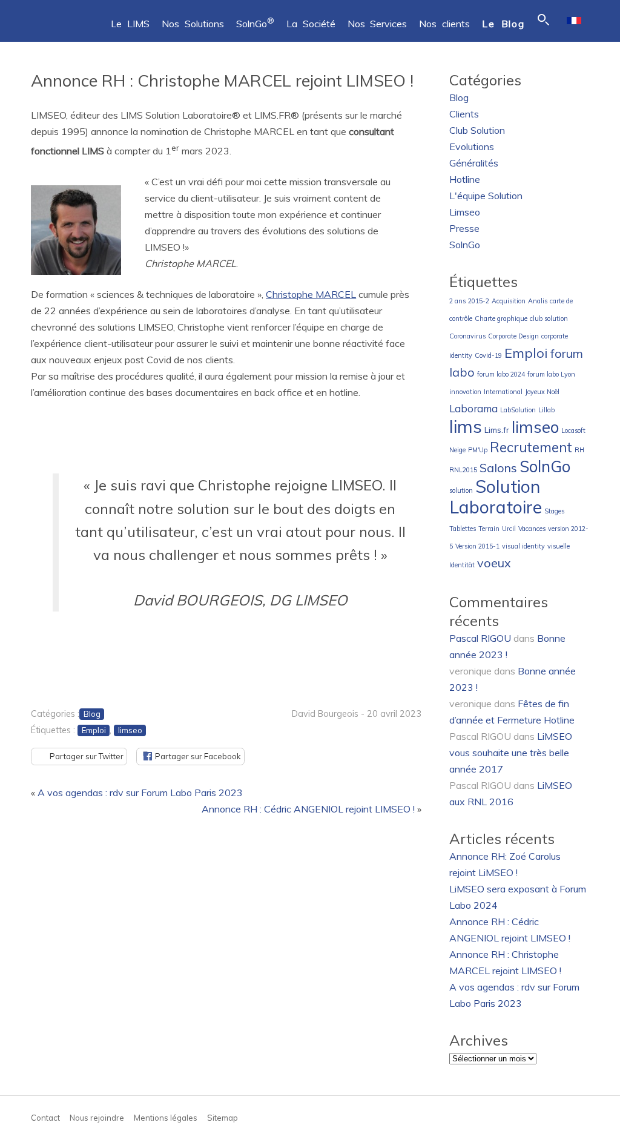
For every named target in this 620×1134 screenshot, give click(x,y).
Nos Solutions (193, 24)
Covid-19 (488, 355)
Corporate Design (513, 336)
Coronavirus (467, 336)
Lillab (546, 410)
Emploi (94, 730)
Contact (45, 1117)
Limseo (464, 212)
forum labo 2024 (501, 374)
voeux (494, 562)
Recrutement (531, 447)
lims (465, 426)
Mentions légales (165, 1117)
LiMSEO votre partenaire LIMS (61, 18)
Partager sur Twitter (87, 756)
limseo (130, 730)
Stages (554, 511)
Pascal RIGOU (480, 638)
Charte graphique (501, 318)
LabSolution (518, 410)
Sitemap (222, 1117)
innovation (465, 391)
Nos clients (444, 24)
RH (579, 450)
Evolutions (471, 146)
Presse (464, 228)
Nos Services (377, 24)
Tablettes (462, 528)
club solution (549, 318)
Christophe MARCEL (311, 294)
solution (461, 490)
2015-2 (478, 301)
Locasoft (573, 430)
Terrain (489, 528)
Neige (457, 450)
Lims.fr (496, 430)
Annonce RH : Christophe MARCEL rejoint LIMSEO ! (222, 80)
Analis (537, 301)
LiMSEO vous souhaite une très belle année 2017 (510, 752)
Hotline (464, 179)
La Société (310, 24)
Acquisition (509, 301)
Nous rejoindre (97, 1117)
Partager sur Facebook (198, 756)
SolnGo (255, 24)
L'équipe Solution (486, 196)
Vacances (532, 528)
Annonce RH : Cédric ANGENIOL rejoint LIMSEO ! (308, 809)
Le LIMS (130, 24)
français (574, 20)
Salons (498, 467)
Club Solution (477, 130)
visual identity (523, 546)
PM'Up (477, 450)
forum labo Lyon (551, 374)
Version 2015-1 (477, 546)
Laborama (473, 408)
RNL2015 (463, 470)
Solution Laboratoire (495, 496)
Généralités (473, 163)
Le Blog (503, 24)
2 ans (457, 301)
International (503, 391)
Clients (464, 114)
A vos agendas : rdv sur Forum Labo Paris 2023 (140, 792)
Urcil (509, 528)
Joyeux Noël (542, 391)
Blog (92, 714)
